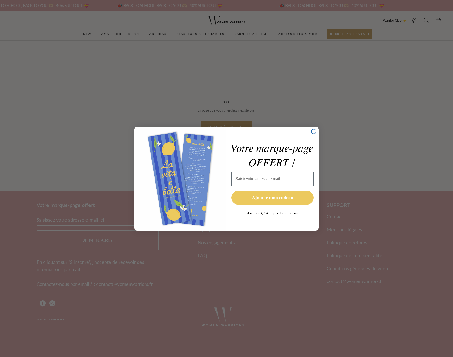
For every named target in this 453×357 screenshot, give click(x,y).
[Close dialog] (313, 131)
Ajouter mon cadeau (272, 197)
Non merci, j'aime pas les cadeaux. (273, 213)
